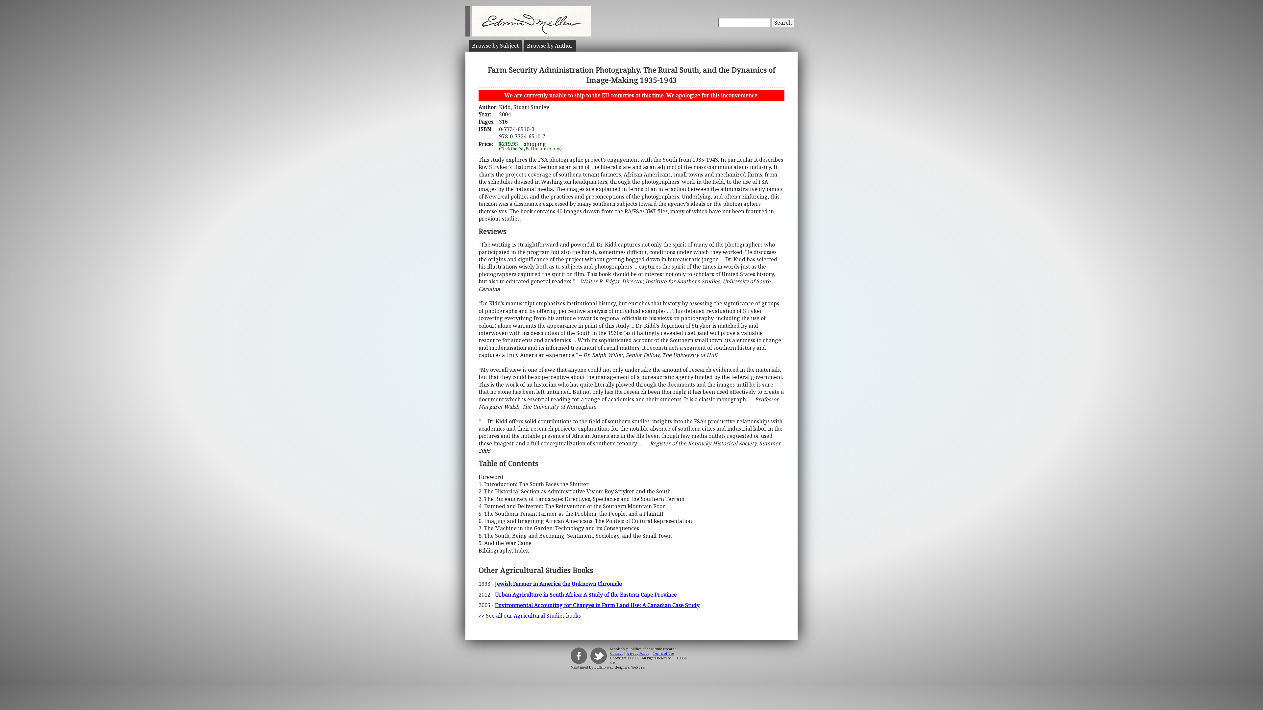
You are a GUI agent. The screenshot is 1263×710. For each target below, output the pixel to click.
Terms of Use (663, 653)
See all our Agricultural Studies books (533, 615)
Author (550, 45)
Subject (495, 45)
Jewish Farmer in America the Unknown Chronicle (558, 583)
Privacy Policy (638, 653)
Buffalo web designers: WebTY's (619, 667)
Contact (616, 653)
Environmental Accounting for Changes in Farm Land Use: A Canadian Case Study (597, 605)
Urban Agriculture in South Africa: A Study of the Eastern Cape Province (586, 594)
